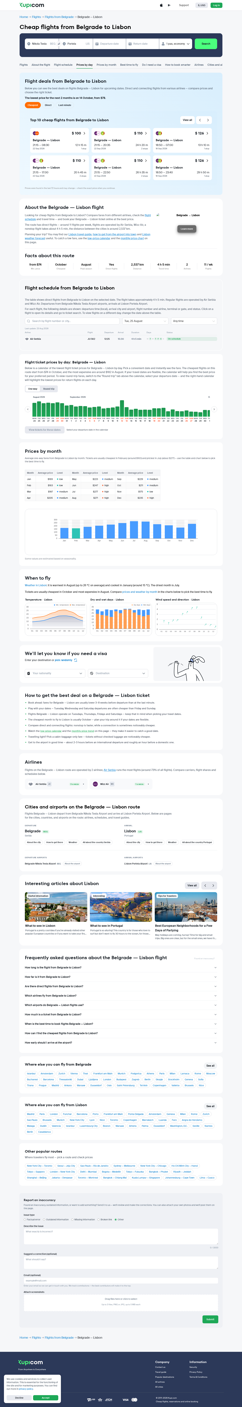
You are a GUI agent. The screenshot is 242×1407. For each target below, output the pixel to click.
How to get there (54, 842)
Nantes (208, 1125)
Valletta (175, 1085)
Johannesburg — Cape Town (179, 1177)
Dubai (80, 1079)
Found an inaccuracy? (204, 958)
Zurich (61, 1073)
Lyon (92, 1120)
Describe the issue (33, 1226)
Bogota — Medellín (111, 1171)
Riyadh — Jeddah (182, 1171)
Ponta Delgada (136, 1114)
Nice (201, 1085)
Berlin (147, 1079)
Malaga (31, 1125)
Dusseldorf (96, 1085)
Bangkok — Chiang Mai (115, 1177)
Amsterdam (47, 1073)
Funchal (67, 1114)
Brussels (189, 1085)
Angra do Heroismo (192, 1120)
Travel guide (160, 1372)
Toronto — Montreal (88, 1177)
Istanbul (31, 1073)
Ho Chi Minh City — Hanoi (185, 1165)
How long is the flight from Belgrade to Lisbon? (53, 967)
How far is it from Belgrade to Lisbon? (47, 977)
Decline (19, 1397)
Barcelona (48, 1079)
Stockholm (173, 1079)
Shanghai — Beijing (36, 1177)
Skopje (159, 1079)
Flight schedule (63, 65)
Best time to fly (129, 65)
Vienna (74, 1073)
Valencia (56, 1125)
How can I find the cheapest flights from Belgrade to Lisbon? (61, 1033)
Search (206, 43)
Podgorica (136, 1073)
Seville (196, 1125)
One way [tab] (32, 388)
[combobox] (43, 44)
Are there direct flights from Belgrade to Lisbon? (54, 986)
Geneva (189, 1079)
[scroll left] (28, 409)
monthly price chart (132, 238)
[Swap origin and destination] (59, 43)
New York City (77, 1120)
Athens (150, 1073)
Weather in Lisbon (36, 585)
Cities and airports (218, 65)
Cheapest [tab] (33, 105)
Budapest (121, 1079)
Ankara (68, 1085)
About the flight (41, 65)
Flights (36, 17)
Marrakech (147, 1120)
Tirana (30, 1085)
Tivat (85, 1073)
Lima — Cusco (207, 1177)
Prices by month (106, 65)
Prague (42, 1085)
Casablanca (44, 1131)
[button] (34, 411)
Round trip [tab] (48, 388)
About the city (34, 842)
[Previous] (200, 120)
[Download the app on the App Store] (161, 5)
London (107, 1079)
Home (24, 17)
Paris (161, 1073)
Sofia (200, 1079)
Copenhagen (159, 1085)
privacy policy (26, 1388)
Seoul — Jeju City (66, 1165)
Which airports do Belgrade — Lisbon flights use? (54, 1005)
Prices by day (84, 65)
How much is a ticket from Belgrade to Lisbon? (53, 1014)
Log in (216, 5)
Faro (174, 1120)
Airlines (198, 65)
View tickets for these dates (45, 429)
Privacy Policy (195, 1372)
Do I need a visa (151, 65)
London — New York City (62, 1171)
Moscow (210, 1073)
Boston (106, 1125)
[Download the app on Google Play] (169, 5)
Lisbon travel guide (80, 234)
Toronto (114, 1120)
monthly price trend (83, 731)
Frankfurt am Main (102, 1073)
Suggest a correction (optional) (40, 1253)
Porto (95, 1114)
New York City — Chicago (153, 1165)
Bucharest (32, 1079)
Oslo (109, 1085)
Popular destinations (164, 1377)
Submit (210, 1319)
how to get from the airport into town (114, 234)
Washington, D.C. (178, 1125)
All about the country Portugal (197, 842)
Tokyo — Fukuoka (135, 1171)
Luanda (163, 1120)
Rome (198, 1073)
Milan (172, 1073)
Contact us (160, 1367)
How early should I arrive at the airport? (48, 1042)
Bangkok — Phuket (158, 1171)
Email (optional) (32, 1275)
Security (193, 1367)
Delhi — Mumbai (88, 1171)
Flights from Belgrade (59, 17)
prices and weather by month (139, 592)
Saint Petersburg (125, 1085)
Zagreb (135, 1079)
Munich (121, 1073)
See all (210, 1065)
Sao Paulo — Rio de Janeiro (94, 1165)
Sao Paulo (32, 1120)
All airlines (160, 1382)
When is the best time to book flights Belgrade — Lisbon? (59, 1024)
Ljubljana (93, 1079)
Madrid (55, 1085)
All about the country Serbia (96, 842)
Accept (46, 1397)
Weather (73, 842)
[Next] (208, 120)
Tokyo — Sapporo (36, 1171)
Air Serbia (110, 770)
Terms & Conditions (198, 1377)
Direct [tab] (48, 105)
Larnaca (185, 1073)
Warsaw (81, 1085)
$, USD (201, 5)
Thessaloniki (65, 1079)
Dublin (43, 1125)
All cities (159, 1387)
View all (187, 120)
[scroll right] (214, 409)
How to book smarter (177, 65)
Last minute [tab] (64, 105)
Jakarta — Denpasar (62, 1177)
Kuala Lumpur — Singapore (146, 1177)
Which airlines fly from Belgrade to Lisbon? (50, 995)
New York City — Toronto (39, 1165)
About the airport (72, 863)
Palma (145, 1125)
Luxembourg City (89, 1125)
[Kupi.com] (32, 5)
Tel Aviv (144, 1085)
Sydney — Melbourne (124, 1165)
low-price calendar (99, 238)
